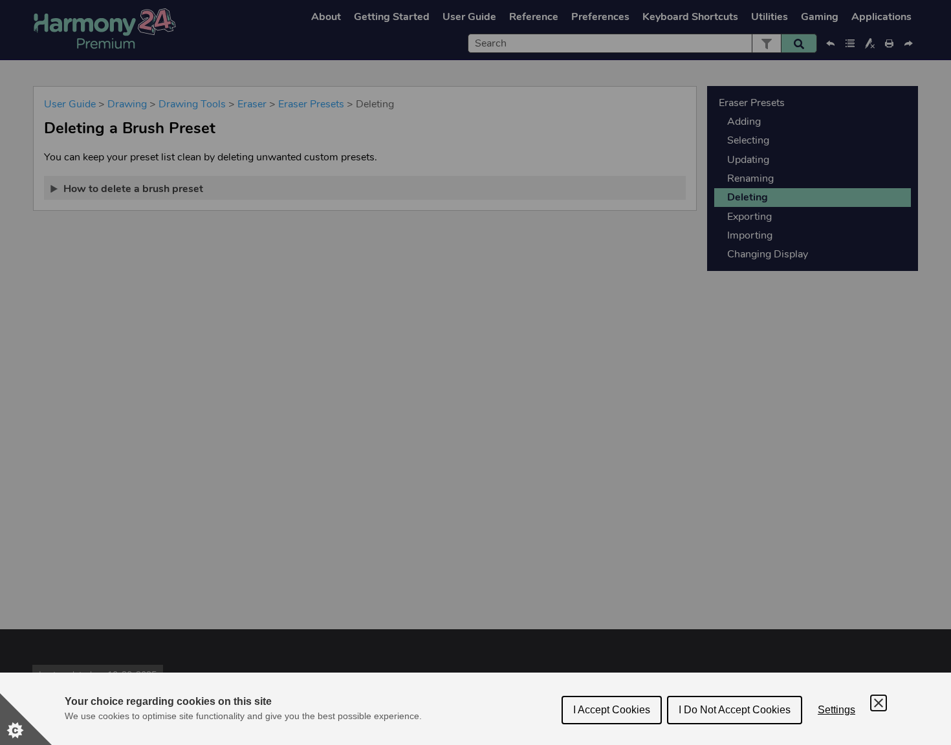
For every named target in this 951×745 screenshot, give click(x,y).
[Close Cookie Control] (878, 703)
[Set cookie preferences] (26, 719)
